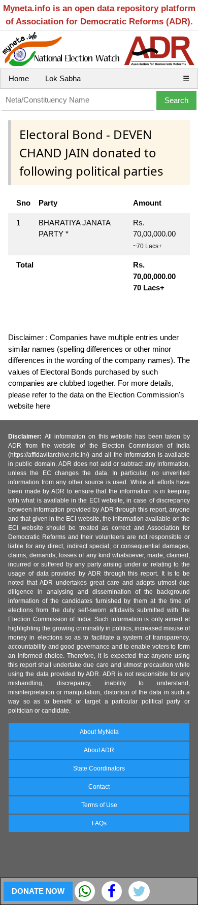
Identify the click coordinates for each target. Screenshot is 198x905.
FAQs (99, 823)
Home (19, 78)
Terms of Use (99, 805)
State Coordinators (99, 768)
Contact (99, 786)
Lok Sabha (63, 78)
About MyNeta (99, 731)
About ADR (99, 750)
